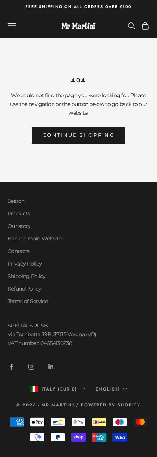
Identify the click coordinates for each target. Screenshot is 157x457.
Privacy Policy (25, 263)
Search (16, 201)
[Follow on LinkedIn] (51, 366)
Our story (19, 226)
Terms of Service (28, 301)
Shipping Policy (27, 276)
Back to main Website (34, 238)
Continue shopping (78, 135)
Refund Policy (24, 288)
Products (19, 213)
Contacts (18, 251)
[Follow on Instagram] (31, 366)
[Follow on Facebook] (11, 366)
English (107, 389)
